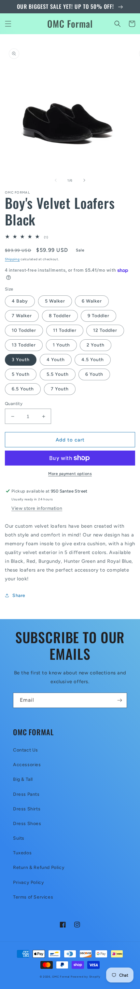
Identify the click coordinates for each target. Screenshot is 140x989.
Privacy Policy (28, 882)
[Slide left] (56, 180)
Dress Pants (26, 794)
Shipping (12, 259)
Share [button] (18, 595)
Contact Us (25, 750)
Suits (18, 838)
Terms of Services (33, 897)
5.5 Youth (58, 374)
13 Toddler (24, 345)
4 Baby (20, 301)
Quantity (13, 403)
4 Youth (56, 359)
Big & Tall (23, 779)
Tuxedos (22, 853)
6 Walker (92, 301)
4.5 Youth (92, 359)
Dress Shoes (27, 823)
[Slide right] (84, 180)
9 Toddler (98, 315)
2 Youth (96, 345)
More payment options (70, 473)
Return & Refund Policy (38, 867)
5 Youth (21, 374)
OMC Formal (61, 976)
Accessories (27, 764)
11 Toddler (65, 330)
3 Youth (21, 359)
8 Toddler (60, 315)
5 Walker (55, 301)
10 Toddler (24, 330)
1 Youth (61, 345)
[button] (8, 24)
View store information (36, 508)
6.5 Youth (23, 389)
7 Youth (60, 389)
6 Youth (94, 374)
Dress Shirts (26, 809)
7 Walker (22, 315)
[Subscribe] (119, 700)
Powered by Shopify (86, 976)
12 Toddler (105, 330)
